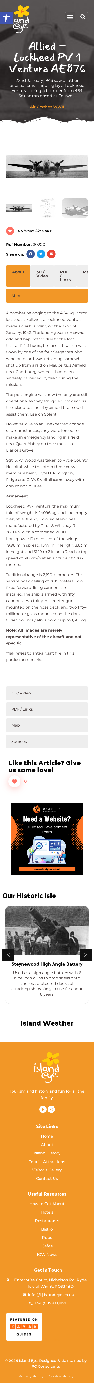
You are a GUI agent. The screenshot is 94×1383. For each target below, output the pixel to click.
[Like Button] (14, 781)
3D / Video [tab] (42, 274)
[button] (6, 18)
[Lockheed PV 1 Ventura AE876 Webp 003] (47, 165)
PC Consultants (46, 1366)
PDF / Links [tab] (65, 276)
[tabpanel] (47, 494)
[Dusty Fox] (47, 873)
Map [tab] (15, 725)
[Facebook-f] (43, 1109)
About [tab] (18, 272)
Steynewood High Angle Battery (47, 963)
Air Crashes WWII (47, 107)
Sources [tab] (19, 741)
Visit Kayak (53, 1340)
